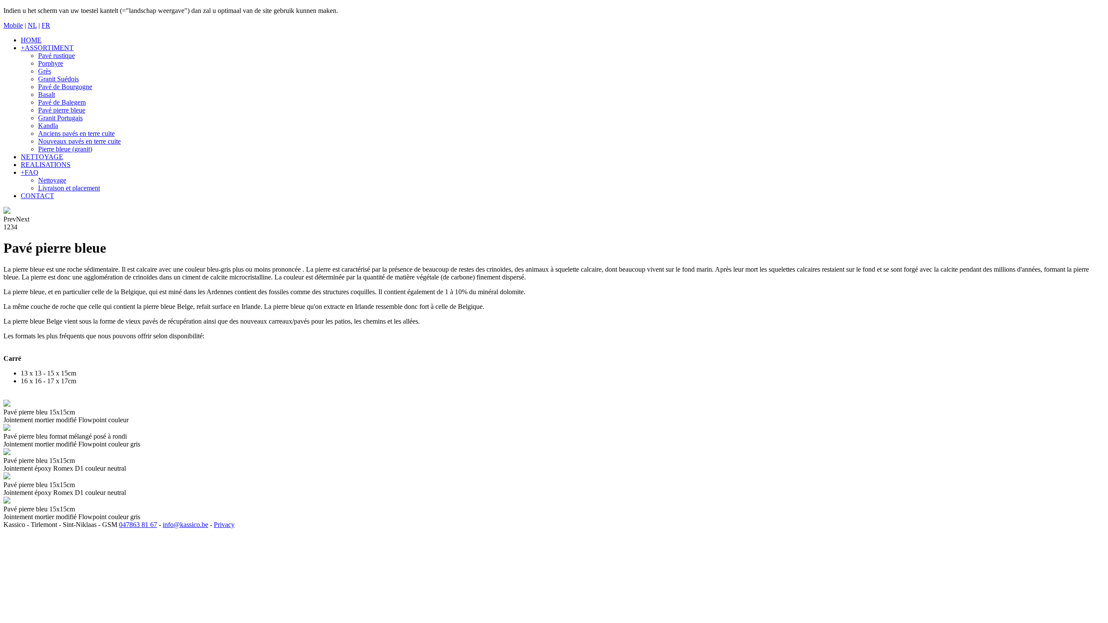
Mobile (13, 25)
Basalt (46, 94)
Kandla (48, 125)
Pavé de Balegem (62, 102)
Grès (44, 71)
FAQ (30, 172)
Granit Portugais (60, 118)
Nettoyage (52, 180)
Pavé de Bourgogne (65, 86)
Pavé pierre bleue (61, 110)
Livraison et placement (69, 188)
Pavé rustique (56, 55)
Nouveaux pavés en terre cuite (79, 141)
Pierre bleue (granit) (65, 149)
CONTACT (37, 195)
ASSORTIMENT (47, 47)
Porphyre (50, 63)
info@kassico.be (185, 523)
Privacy (224, 523)
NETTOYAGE (42, 157)
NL (32, 25)
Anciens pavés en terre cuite (76, 133)
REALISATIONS (46, 164)
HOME (31, 40)
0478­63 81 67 (138, 523)
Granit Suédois (58, 79)
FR (46, 25)
